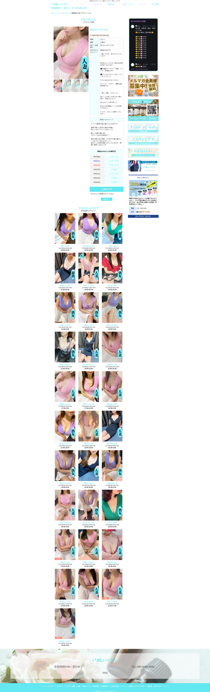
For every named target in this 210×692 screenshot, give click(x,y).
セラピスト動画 (70, 686)
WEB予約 (96, 686)
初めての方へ (158, 686)
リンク (167, 686)
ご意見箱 (149, 686)
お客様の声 (104, 686)
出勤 (79, 686)
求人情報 (155, 4)
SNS (105, 672)
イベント (142, 4)
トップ (83, 4)
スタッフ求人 (140, 686)
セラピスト (97, 4)
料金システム (128, 4)
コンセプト (51, 686)
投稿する (106, 199)
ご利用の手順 (114, 686)
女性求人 (131, 686)
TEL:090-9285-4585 (79, 8)
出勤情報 (110, 4)
